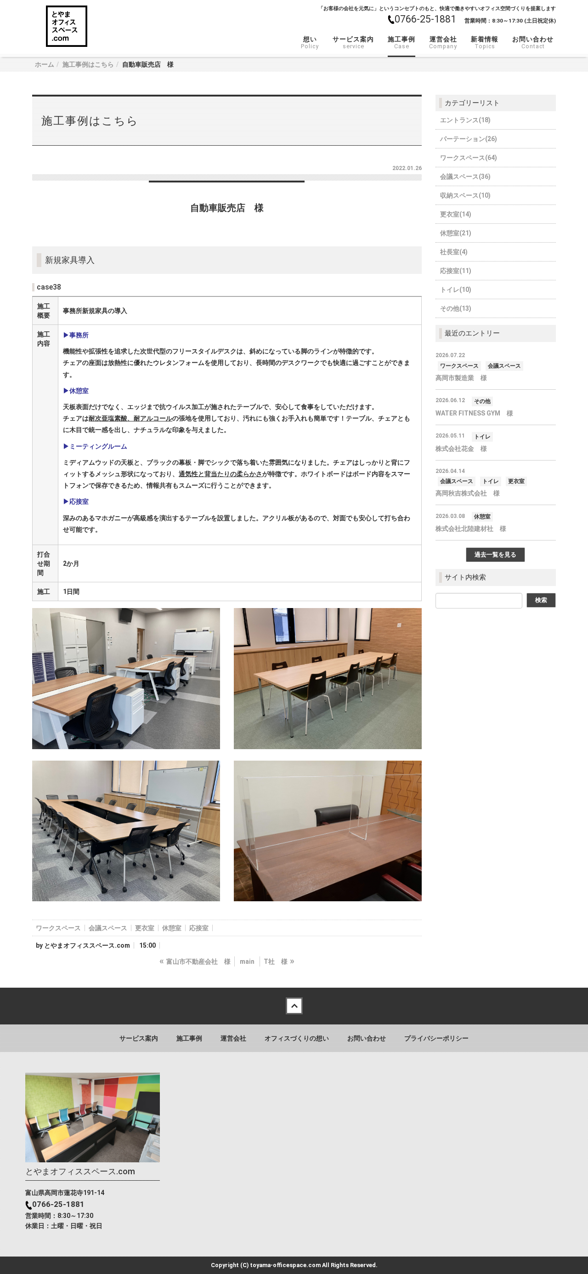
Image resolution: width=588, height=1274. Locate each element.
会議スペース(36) (465, 176)
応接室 (199, 928)
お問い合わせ (533, 42)
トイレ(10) (455, 289)
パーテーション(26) (468, 138)
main (247, 961)
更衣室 (144, 928)
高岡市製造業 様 (461, 377)
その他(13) (455, 308)
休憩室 (171, 928)
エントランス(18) (465, 120)
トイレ (482, 436)
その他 (482, 401)
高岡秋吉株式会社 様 (467, 493)
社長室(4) (454, 252)
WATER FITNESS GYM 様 (474, 413)
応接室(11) (455, 270)
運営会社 (443, 42)
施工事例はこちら (88, 64)
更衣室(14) (455, 214)
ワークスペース (58, 928)
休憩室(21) (455, 233)
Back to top (294, 1006)
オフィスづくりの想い (297, 1038)
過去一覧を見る (495, 554)
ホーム (44, 64)
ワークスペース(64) (468, 157)
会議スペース (108, 928)
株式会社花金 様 (461, 448)
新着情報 (484, 42)
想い (310, 42)
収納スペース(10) (465, 195)
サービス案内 (353, 42)
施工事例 (401, 42)
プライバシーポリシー (436, 1038)
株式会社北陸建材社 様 (470, 528)
